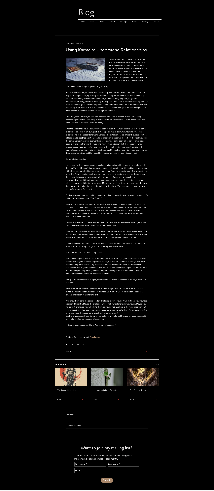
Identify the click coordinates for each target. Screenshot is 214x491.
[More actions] (147, 43)
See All (157, 364)
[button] (156, 25)
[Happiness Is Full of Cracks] (107, 377)
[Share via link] (83, 345)
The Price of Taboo (138, 390)
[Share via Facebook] (67, 345)
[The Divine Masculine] (71, 377)
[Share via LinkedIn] (78, 345)
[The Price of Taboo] (143, 377)
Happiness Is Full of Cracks (105, 390)
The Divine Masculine (66, 390)
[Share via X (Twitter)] (72, 345)
